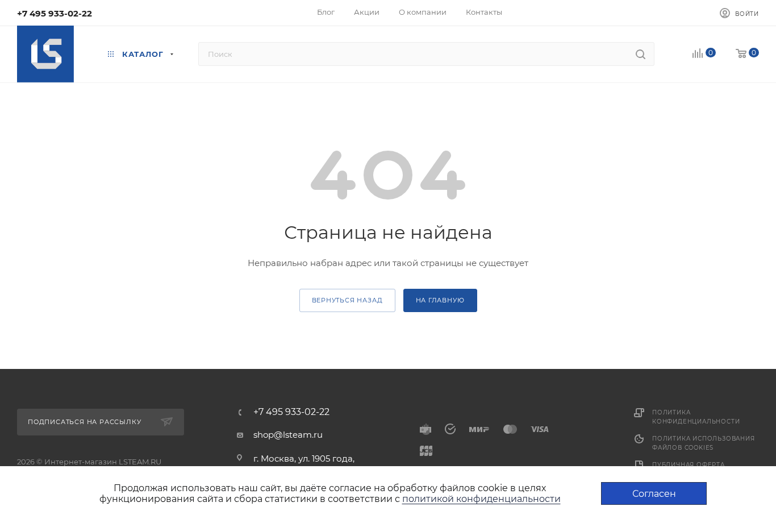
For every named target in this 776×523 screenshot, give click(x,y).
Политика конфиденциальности (696, 417)
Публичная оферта (688, 464)
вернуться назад (347, 300)
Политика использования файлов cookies (703, 443)
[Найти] (640, 54)
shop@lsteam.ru (288, 434)
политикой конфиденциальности (481, 498)
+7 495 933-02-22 (54, 13)
